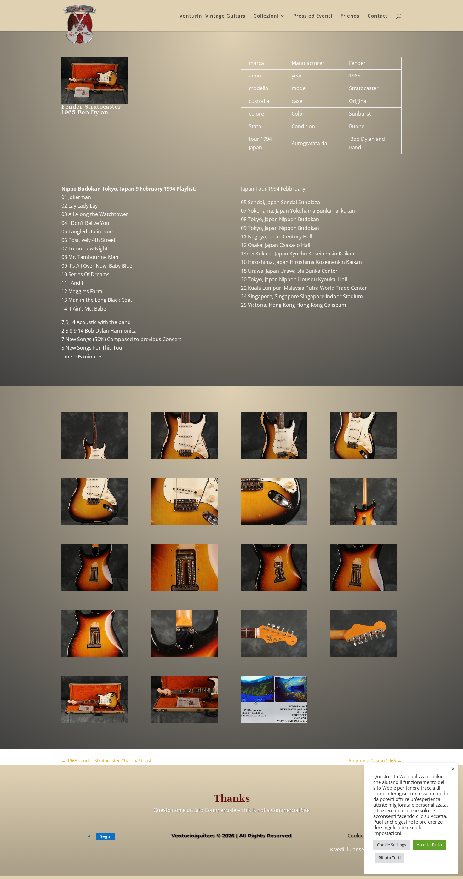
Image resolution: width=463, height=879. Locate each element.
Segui (105, 836)
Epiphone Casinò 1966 (375, 760)
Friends (349, 16)
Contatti (378, 16)
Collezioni (266, 16)
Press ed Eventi (312, 16)
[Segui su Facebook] (89, 836)
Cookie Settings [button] (391, 845)
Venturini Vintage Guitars (212, 16)
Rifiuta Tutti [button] (390, 857)
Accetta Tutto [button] (429, 845)
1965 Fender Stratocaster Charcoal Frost (106, 760)
